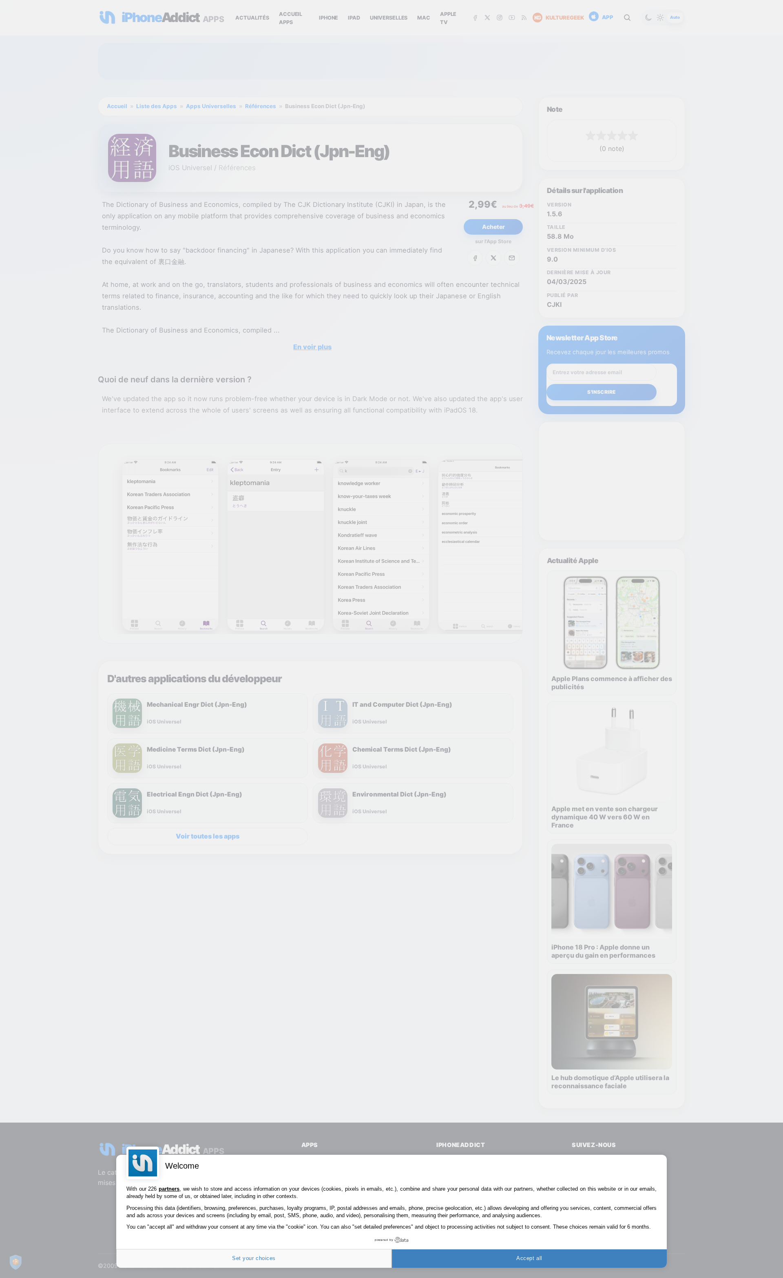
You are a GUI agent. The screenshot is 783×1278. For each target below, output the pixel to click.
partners (169, 1189)
